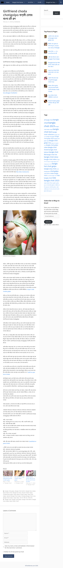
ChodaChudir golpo (8, 494)
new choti (46, 183)
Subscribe (48, 222)
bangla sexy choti (50, 169)
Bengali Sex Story (50, 2)
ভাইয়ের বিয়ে (30, 497)
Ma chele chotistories (22, 172)
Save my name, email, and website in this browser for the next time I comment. (19, 547)
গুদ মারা (47, 185)
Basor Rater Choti (7, 492)
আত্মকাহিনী (54, 183)
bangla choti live (51, 154)
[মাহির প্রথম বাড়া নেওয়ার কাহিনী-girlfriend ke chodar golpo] (8, 473)
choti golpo (54, 171)
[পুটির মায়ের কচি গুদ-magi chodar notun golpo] (19, 473)
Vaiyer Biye (16, 497)
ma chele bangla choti (52, 175)
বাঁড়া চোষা (54, 189)
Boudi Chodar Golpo (27, 492)
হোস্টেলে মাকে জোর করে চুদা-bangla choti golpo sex (53, 38)
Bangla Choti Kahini (20, 491)
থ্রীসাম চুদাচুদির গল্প (52, 185)
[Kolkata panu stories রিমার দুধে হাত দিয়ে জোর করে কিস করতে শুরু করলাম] (31, 473)
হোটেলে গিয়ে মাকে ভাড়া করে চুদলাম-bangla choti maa (53, 80)
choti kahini (47, 173)
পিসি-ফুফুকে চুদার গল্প (47, 187)
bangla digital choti (54, 161)
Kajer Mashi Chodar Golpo (20, 494)
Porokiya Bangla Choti (27, 496)
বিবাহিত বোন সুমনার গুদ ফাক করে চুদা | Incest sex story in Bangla (53, 46)
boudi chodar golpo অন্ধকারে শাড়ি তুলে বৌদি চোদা (54, 103)
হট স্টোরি (39, 2)
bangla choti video (50, 159)
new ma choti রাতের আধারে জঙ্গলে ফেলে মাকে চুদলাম (53, 72)
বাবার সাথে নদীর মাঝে (23, 497)
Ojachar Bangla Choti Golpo (14, 496)
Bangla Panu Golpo (30, 491)
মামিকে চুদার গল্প (49, 191)
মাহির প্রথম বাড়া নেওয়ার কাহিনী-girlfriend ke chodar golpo (7, 478)
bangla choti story (51, 157)
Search (46, 10)
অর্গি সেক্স (50, 183)
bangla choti (8, 499)
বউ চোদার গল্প (51, 189)
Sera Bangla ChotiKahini (10, 93)
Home (7, 2)
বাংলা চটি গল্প (30, 2)
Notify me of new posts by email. (14, 552)
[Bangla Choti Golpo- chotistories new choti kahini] (3, 2)
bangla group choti (48, 164)
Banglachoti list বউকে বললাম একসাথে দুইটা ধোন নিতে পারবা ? (54, 64)
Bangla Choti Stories (17, 2)
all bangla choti (48, 120)
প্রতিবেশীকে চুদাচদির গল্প (53, 187)
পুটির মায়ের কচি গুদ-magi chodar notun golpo (19, 478)
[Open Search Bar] (61, 2)
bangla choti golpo (9, 491)
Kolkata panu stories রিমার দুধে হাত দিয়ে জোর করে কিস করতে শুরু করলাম (30, 479)
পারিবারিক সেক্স (57, 185)
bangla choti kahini (27, 499)
